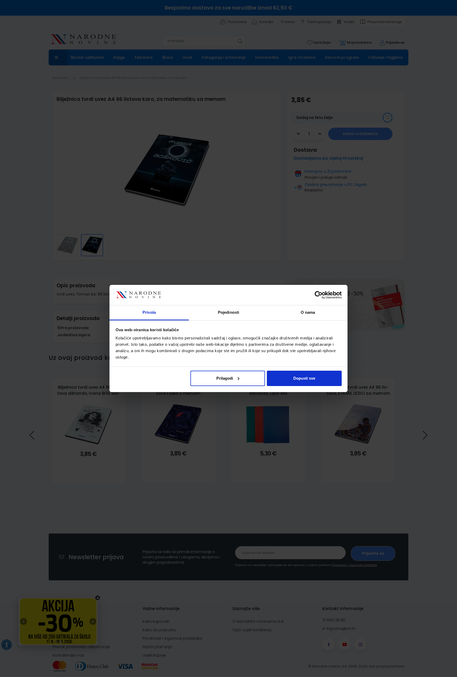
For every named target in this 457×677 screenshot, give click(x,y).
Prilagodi (224, 378)
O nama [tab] (308, 312)
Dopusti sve (304, 378)
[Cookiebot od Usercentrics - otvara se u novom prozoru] (318, 295)
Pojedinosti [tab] (228, 312)
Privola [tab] (149, 312)
